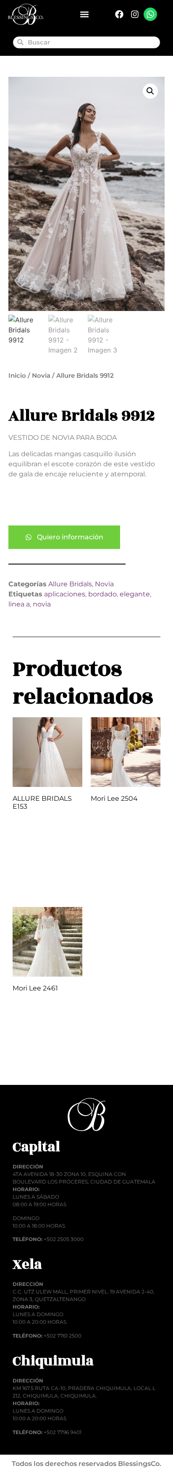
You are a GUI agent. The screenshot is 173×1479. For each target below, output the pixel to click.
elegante (135, 594)
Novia (41, 375)
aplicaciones (64, 594)
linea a (19, 604)
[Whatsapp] (150, 14)
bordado (102, 594)
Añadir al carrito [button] (36, 878)
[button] (84, 14)
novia (42, 604)
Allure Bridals (70, 584)
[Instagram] (135, 14)
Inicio (17, 375)
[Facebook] (119, 14)
